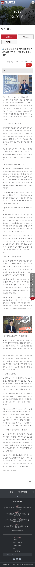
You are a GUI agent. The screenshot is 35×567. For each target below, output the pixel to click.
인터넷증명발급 (9, 492)
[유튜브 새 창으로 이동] (17, 559)
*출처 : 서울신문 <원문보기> (11, 470)
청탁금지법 (17, 551)
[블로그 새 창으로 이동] (14, 559)
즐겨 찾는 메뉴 (17, 17)
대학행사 (9, 42)
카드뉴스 (25, 37)
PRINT (28, 64)
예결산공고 (22, 492)
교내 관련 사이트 (9, 554)
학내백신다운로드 (17, 548)
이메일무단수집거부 (17, 542)
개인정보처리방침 (17, 537)
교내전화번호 (17, 545)
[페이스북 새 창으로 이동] (20, 559)
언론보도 (9, 37)
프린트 (12, 17)
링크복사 (23, 17)
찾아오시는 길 (17, 540)
